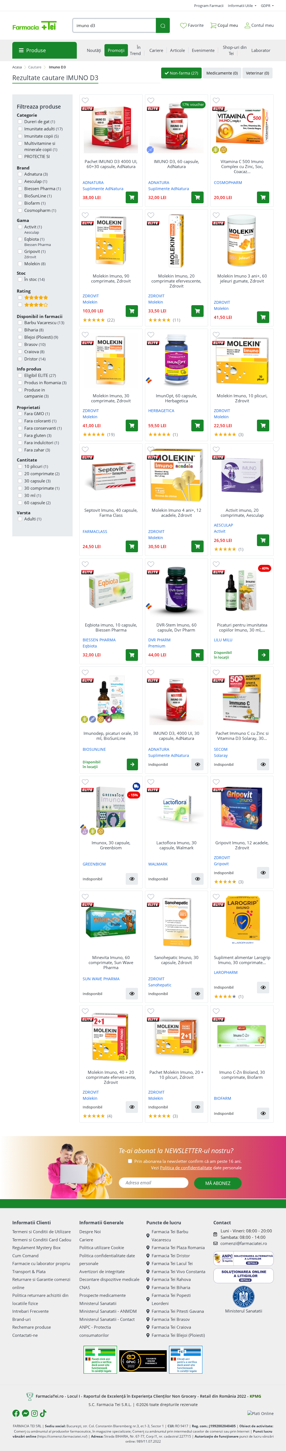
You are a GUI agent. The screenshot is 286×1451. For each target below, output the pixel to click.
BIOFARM (222, 1098)
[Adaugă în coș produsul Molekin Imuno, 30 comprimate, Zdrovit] (132, 425)
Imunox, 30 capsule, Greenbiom (111, 845)
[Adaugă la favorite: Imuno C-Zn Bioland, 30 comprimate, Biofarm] (216, 1011)
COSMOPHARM (228, 182)
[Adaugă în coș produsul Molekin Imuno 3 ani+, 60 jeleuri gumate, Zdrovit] (263, 317)
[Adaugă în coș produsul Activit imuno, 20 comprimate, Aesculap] (263, 540)
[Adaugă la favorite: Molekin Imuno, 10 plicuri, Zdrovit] (216, 334)
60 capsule (37, 502)
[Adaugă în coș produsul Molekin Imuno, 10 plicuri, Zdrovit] (263, 425)
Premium (156, 646)
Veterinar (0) (257, 73)
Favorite (195, 25)
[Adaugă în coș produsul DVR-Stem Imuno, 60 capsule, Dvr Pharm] (197, 655)
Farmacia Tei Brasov (171, 1319)
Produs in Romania (45, 382)
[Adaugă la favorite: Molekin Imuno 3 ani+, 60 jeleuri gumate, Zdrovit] (216, 215)
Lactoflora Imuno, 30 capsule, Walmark (176, 845)
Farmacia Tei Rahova (171, 1279)
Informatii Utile (241, 5)
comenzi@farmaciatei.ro (243, 1243)
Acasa (17, 67)
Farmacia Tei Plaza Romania (178, 1247)
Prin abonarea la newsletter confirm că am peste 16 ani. (188, 1161)
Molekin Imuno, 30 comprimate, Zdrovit (111, 398)
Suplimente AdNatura (103, 188)
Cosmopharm (40, 210)
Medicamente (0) (222, 73)
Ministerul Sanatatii (97, 1303)
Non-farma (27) (183, 73)
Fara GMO (37, 413)
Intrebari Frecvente (30, 1311)
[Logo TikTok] (43, 1413)
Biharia (34, 330)
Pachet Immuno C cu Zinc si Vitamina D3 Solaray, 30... (242, 736)
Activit (33, 229)
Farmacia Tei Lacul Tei (172, 1263)
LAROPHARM (226, 972)
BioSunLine (38, 196)
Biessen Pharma (42, 188)
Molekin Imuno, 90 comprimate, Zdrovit (111, 278)
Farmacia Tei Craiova (171, 1327)
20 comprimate (41, 473)
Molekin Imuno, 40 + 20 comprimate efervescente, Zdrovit (111, 1077)
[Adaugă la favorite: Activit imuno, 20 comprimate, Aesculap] (216, 449)
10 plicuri (36, 466)
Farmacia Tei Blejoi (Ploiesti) (178, 1335)
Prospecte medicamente (102, 1295)
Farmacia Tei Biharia (171, 1287)
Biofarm (35, 203)
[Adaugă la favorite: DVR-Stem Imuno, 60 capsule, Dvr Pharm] (150, 564)
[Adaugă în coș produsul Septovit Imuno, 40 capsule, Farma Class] (132, 546)
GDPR (266, 5)
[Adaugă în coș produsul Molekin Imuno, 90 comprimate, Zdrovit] (132, 311)
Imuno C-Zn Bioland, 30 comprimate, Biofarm (242, 1075)
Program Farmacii (208, 5)
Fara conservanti (43, 428)
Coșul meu (227, 25)
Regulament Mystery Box (36, 1247)
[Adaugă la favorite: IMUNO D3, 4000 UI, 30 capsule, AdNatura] (150, 672)
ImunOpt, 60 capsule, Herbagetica (176, 398)
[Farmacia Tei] (34, 25)
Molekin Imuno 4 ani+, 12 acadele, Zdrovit (176, 513)
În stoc (34, 279)
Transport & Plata (29, 1271)
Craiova (34, 351)
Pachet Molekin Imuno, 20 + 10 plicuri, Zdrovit (176, 1075)
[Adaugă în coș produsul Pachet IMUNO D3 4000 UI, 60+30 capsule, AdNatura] (132, 197)
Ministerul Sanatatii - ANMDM (108, 1311)
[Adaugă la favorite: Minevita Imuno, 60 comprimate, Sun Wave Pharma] (85, 896)
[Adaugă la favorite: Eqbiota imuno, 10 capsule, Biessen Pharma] (85, 564)
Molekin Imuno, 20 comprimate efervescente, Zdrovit (176, 280)
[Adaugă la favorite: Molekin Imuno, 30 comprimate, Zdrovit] (85, 334)
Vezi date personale (196, 1167)
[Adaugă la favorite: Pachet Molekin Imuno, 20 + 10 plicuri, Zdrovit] (150, 1011)
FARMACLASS (95, 531)
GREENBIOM (94, 864)
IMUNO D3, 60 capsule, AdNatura (176, 164)
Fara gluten (37, 435)
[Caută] (163, 25)
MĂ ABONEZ (217, 1183)
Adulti (32, 519)
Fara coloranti (40, 421)
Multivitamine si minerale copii (40, 146)
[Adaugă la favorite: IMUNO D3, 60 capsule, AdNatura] (150, 100)
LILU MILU (223, 639)
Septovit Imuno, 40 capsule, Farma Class (111, 513)
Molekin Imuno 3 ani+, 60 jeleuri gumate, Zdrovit (242, 278)
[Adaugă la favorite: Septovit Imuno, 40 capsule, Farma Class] (85, 449)
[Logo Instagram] (34, 1413)
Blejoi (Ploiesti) (41, 337)
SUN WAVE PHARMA (101, 978)
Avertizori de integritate (102, 1271)
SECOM (221, 749)
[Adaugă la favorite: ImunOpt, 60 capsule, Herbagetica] (150, 334)
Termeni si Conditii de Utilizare (41, 1231)
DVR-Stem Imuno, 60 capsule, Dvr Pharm (176, 627)
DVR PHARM (159, 639)
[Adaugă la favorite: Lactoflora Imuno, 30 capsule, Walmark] (150, 781)
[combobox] (114, 25)
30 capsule (37, 481)
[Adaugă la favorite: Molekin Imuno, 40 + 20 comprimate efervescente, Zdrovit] (85, 1011)
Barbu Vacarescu (44, 322)
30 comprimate (41, 488)
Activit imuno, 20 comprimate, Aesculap (242, 513)
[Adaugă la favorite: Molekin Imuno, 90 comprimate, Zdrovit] (85, 215)
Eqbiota (37, 241)
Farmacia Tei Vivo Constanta (178, 1271)
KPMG (255, 1396)
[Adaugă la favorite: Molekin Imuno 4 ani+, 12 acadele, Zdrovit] (150, 449)
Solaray (221, 755)
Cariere (86, 1239)
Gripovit (35, 254)
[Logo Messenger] (25, 1413)
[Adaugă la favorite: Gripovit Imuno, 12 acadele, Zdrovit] (216, 781)
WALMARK (158, 864)
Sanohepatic (159, 985)
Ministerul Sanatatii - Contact (107, 1319)
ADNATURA (93, 182)
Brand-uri (21, 1319)
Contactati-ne (25, 1335)
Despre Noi (90, 1231)
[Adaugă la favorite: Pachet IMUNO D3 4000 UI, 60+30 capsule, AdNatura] (85, 100)
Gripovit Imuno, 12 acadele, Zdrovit (242, 845)
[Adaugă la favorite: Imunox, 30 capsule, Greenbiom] (85, 781)
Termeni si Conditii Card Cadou (41, 1239)
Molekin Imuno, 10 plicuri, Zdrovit (242, 398)
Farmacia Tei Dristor (171, 1255)
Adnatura (36, 174)
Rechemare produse (31, 1327)
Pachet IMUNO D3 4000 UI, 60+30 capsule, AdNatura (111, 164)
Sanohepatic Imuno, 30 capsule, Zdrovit (176, 960)
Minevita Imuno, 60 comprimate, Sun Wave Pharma (111, 962)
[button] (263, 655)
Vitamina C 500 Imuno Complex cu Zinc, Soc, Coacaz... (242, 166)
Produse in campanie (36, 393)
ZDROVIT (91, 295)
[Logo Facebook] (16, 1413)
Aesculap (35, 181)
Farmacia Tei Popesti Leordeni (171, 1299)
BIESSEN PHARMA (99, 639)
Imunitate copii (41, 136)
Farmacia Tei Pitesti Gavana (178, 1311)
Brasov (35, 344)
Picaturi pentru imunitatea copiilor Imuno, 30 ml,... (242, 627)
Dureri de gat (39, 121)
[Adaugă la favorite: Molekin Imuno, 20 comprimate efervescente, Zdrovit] (150, 215)
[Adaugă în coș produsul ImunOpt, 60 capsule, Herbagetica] (197, 425)
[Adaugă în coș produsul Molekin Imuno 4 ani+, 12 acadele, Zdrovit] (197, 546)
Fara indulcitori (41, 442)
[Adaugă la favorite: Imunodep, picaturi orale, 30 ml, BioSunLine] (85, 672)
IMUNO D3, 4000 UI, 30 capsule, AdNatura (176, 736)
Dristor (35, 359)
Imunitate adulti (43, 129)
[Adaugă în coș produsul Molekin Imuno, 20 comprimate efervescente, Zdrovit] (197, 311)
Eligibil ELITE (40, 375)
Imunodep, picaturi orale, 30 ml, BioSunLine (111, 736)
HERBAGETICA (161, 410)
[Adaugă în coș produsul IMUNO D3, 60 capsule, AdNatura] (197, 197)
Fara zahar (37, 450)
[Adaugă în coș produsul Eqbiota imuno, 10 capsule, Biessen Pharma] (132, 655)
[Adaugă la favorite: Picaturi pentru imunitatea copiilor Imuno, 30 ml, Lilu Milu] (216, 564)
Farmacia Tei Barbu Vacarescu (170, 1235)
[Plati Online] (260, 1413)
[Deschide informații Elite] (88, 108)
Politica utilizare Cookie (101, 1247)
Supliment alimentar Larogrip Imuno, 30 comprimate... (242, 960)
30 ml (32, 495)
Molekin (90, 302)
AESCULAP (223, 525)
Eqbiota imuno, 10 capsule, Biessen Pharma (111, 627)
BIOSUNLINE (94, 749)
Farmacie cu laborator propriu (41, 1263)
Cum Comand (25, 1255)
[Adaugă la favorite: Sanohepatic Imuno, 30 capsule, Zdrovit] (150, 896)
